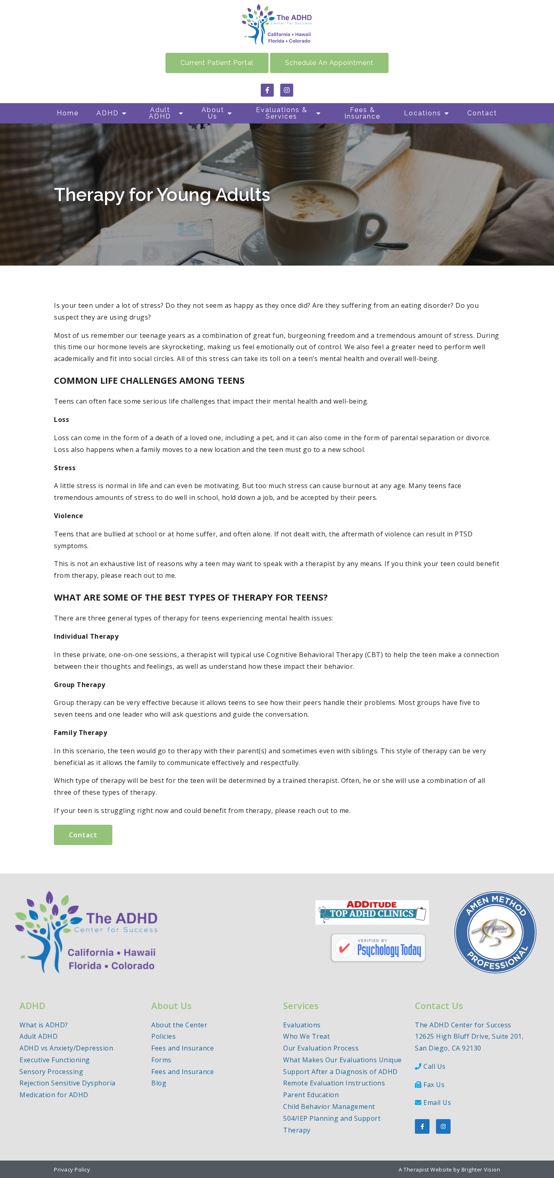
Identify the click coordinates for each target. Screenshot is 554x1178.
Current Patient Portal (216, 63)
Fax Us (433, 1084)
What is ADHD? (43, 1024)
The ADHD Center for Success (463, 1024)
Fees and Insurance (182, 1048)
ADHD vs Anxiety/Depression (66, 1048)
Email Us (437, 1102)
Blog (158, 1083)
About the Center (179, 1024)
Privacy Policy (72, 1169)
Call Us (434, 1066)
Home (68, 113)
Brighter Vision (481, 1169)
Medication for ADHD (53, 1094)
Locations (422, 113)
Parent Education (311, 1094)
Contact (482, 113)
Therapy (297, 1130)
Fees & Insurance (362, 113)
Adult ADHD (160, 113)
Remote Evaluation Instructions (334, 1083)
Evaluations (302, 1024)
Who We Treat (306, 1036)
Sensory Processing (51, 1071)
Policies (163, 1036)
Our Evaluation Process (321, 1048)
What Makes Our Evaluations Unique (342, 1059)
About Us (213, 113)
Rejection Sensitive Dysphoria (67, 1083)
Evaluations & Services (281, 113)
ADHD (108, 113)
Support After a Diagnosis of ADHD (340, 1071)
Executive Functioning (54, 1059)
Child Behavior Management (329, 1106)
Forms (161, 1059)
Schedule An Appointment (329, 63)
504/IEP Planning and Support (331, 1118)
